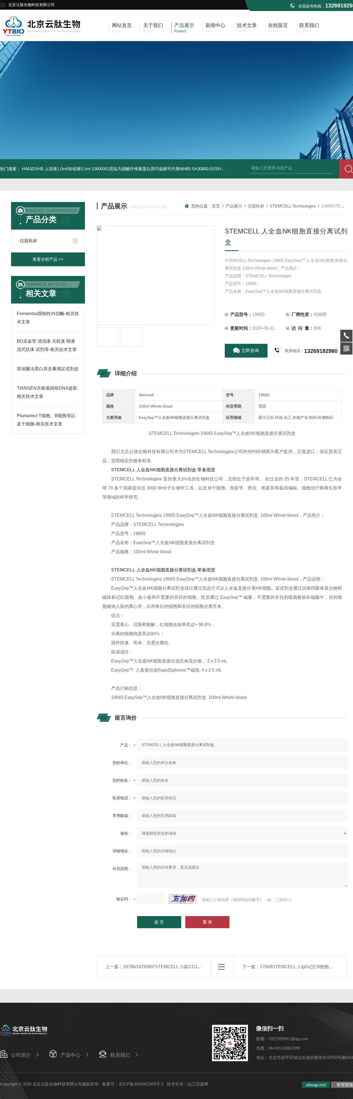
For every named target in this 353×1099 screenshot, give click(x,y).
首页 (216, 206)
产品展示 (234, 206)
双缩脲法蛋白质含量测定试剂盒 (48, 368)
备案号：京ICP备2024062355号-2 (133, 1084)
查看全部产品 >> (48, 259)
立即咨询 (250, 350)
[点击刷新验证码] (182, 899)
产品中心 (71, 1055)
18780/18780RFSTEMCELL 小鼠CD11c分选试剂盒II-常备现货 (184, 966)
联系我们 (120, 1055)
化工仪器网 (198, 1084)
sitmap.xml (316, 1084)
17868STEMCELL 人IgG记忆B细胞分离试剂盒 (305, 966)
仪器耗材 (28, 240)
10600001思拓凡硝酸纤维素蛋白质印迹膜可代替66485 (141, 168)
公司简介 (21, 1055)
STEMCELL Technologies (293, 206)
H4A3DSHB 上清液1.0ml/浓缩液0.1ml (56, 168)
